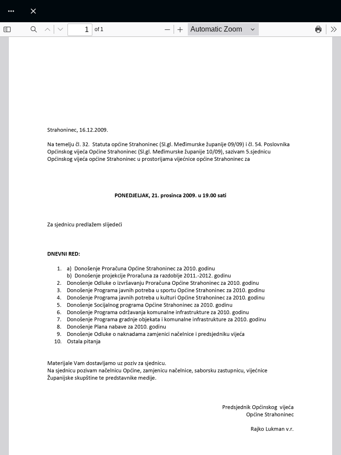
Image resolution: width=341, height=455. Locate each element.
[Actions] (11, 11)
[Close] (33, 11)
